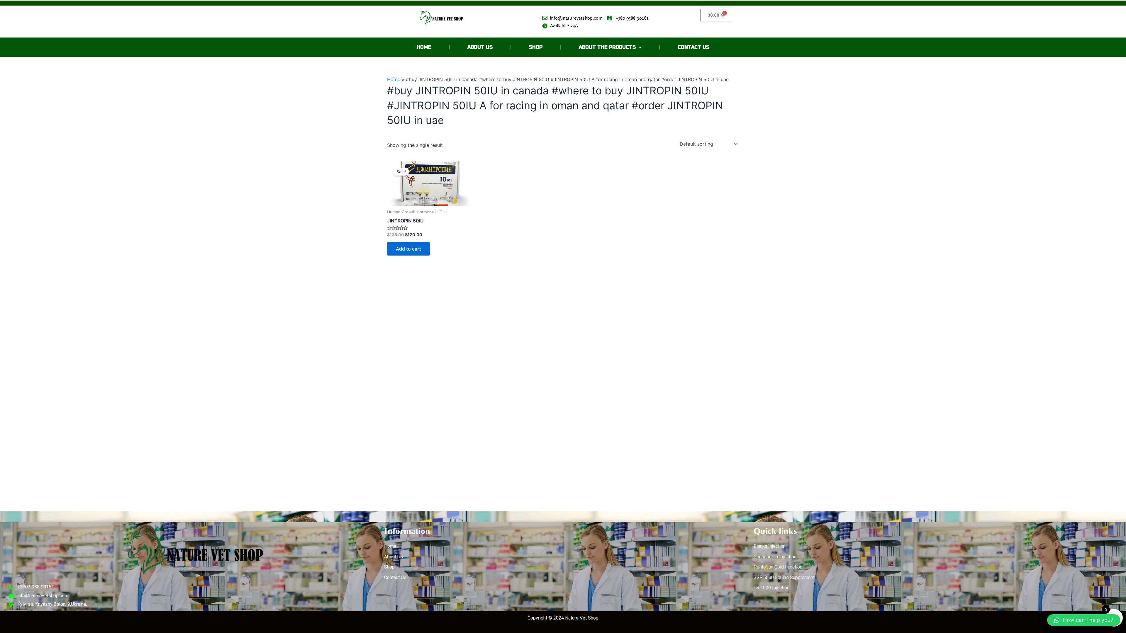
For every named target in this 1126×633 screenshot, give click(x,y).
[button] (1083, 620)
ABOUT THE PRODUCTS (607, 47)
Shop (535, 47)
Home (424, 47)
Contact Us (693, 47)
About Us (480, 47)
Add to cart (408, 249)
